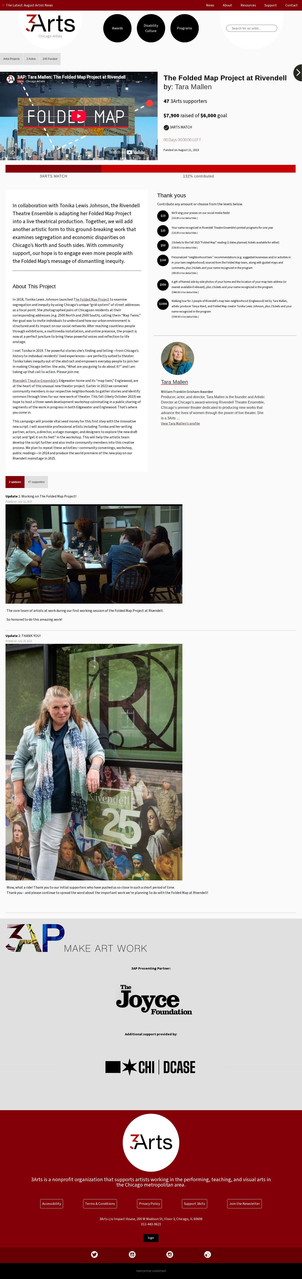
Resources (248, 5)
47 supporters (36, 482)
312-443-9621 (151, 1224)
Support (270, 5)
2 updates (15, 482)
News (210, 5)
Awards (117, 28)
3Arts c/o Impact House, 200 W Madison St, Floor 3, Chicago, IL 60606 (151, 1219)
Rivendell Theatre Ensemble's (35, 380)
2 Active (31, 58)
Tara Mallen (193, 87)
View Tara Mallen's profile (180, 423)
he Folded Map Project (92, 299)
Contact (291, 5)
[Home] (50, 30)
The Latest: (14, 5)
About (227, 5)
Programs (184, 28)
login (151, 1238)
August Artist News (38, 5)
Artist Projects (11, 58)
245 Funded (50, 58)
